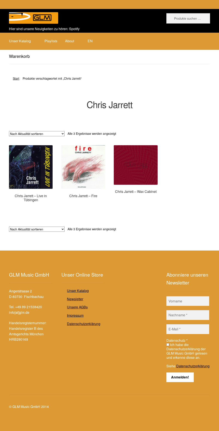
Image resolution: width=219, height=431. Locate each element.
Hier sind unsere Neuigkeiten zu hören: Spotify (44, 28)
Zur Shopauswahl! (31, 208)
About (69, 40)
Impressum (75, 315)
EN (90, 40)
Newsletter (75, 298)
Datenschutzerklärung (83, 323)
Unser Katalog (78, 290)
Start (16, 78)
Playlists (50, 40)
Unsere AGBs (77, 307)
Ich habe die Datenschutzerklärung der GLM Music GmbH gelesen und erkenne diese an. (186, 351)
